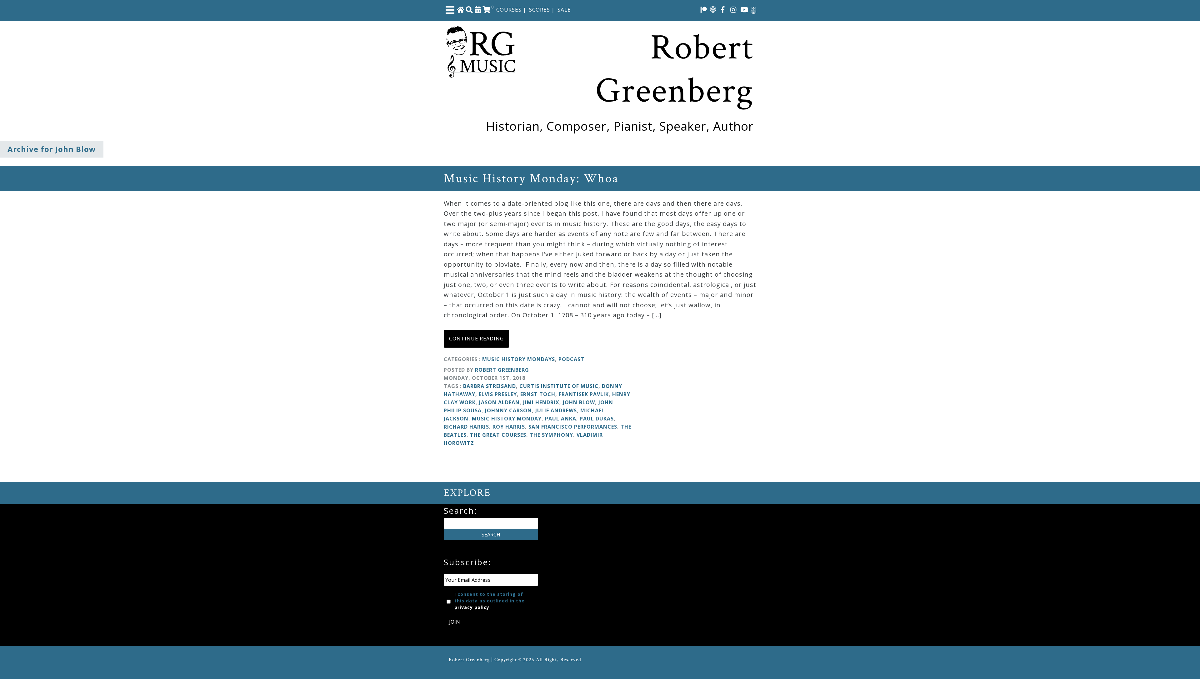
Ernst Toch (537, 394)
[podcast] (713, 9)
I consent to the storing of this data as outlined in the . (489, 600)
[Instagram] (733, 9)
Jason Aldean (499, 402)
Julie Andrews (556, 410)
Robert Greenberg (502, 369)
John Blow (579, 402)
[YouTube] (744, 9)
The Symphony (551, 434)
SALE (564, 9)
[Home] (460, 9)
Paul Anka (560, 418)
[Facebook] (722, 9)
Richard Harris (466, 426)
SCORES (539, 9)
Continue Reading (476, 338)
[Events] (477, 9)
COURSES (509, 9)
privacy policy (471, 607)
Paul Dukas (597, 418)
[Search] (469, 9)
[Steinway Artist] (753, 9)
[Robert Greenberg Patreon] (703, 9)
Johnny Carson (508, 410)
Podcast (571, 359)
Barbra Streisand (489, 386)
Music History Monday (507, 418)
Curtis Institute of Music (558, 386)
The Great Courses (498, 434)
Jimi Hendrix (541, 402)
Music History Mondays (518, 359)
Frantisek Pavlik (584, 394)
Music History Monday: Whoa (531, 178)
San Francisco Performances (572, 426)
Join (454, 621)
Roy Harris (508, 426)
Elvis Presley (498, 394)
